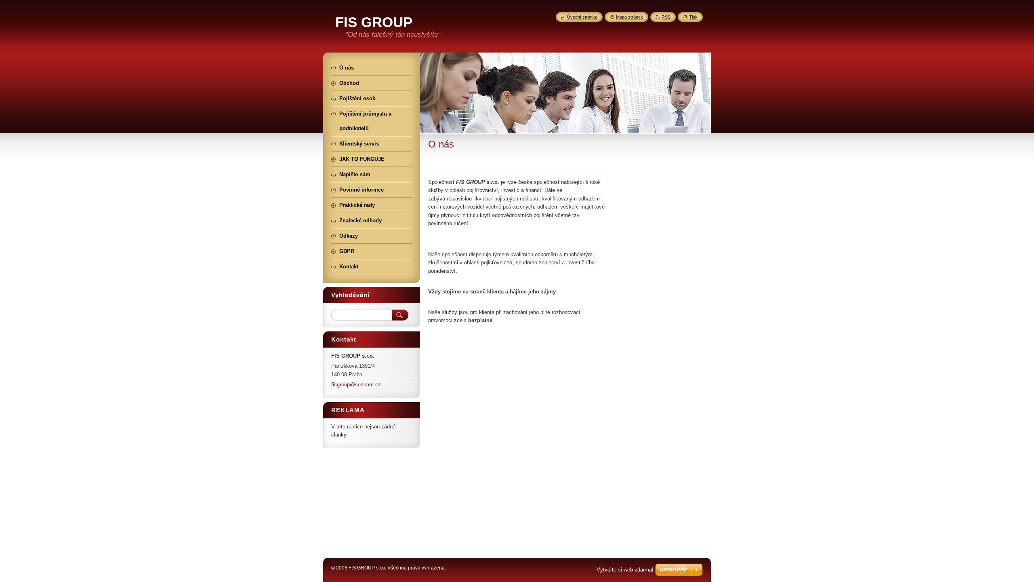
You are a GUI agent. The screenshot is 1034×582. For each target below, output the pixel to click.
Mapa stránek (629, 17)
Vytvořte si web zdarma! (625, 570)
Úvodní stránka (582, 17)
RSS (666, 17)
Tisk (693, 17)
